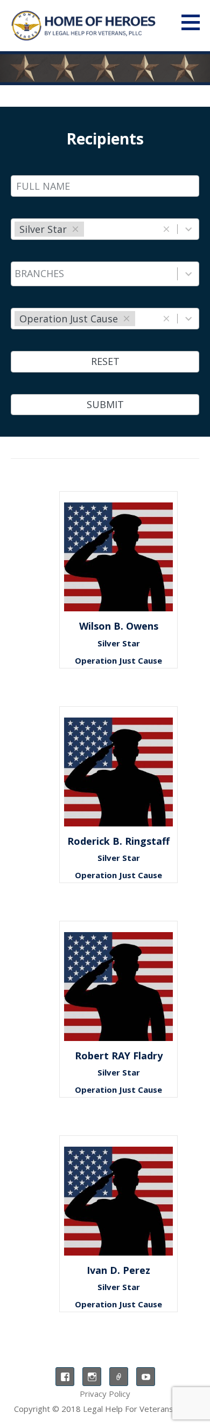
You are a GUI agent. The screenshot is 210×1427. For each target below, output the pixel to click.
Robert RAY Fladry (119, 1055)
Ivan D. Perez (118, 1270)
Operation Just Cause (118, 660)
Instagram (91, 1376)
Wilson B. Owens (118, 625)
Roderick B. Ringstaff (118, 841)
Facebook (64, 1376)
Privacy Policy (105, 1393)
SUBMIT (105, 404)
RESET (105, 361)
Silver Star (118, 643)
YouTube (145, 1376)
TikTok (118, 1376)
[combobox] (87, 229)
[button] (194, 22)
